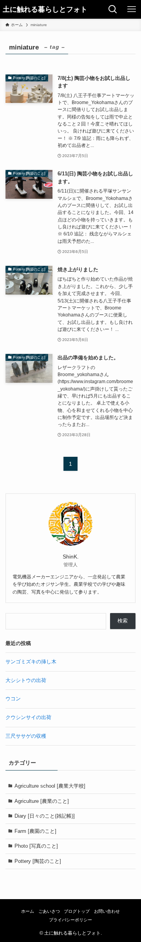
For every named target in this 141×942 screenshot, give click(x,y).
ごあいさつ (49, 911)
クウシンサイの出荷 (28, 717)
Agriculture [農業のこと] (41, 801)
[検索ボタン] (112, 9)
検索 (123, 621)
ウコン (13, 699)
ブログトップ (77, 911)
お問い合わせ (107, 911)
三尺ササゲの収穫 (25, 736)
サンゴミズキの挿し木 (30, 662)
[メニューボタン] (131, 9)
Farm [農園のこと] (35, 831)
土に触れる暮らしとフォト (45, 9)
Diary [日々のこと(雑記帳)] (44, 816)
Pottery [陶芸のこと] (37, 861)
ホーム (27, 911)
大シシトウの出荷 (25, 680)
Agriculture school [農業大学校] (49, 786)
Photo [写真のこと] (36, 846)
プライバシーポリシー (70, 919)
